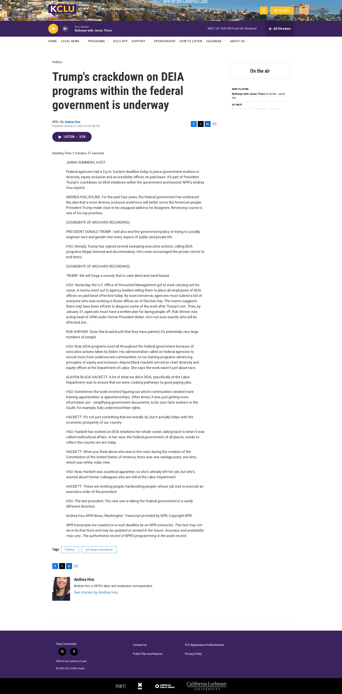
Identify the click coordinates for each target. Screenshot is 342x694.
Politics (57, 62)
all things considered (99, 549)
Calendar (214, 41)
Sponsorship (165, 41)
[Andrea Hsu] (61, 589)
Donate (283, 10)
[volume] (65, 28)
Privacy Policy (193, 653)
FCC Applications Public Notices (204, 644)
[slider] (71, 29)
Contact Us (140, 644)
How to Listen (191, 41)
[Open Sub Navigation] (82, 41)
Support (138, 41)
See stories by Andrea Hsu (96, 592)
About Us (237, 41)
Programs (96, 41)
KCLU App (120, 41)
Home (52, 41)
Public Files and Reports (147, 653)
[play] (53, 29)
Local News (70, 41)
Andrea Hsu (72, 122)
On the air (260, 71)
